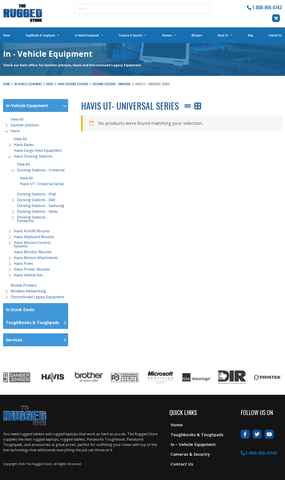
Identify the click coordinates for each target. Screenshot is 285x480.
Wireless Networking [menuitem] (28, 291)
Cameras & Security (130, 35)
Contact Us (275, 35)
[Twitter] (257, 434)
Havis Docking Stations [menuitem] (33, 156)
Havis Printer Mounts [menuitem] (32, 269)
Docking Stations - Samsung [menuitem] (40, 205)
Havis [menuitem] (15, 131)
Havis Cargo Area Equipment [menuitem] (38, 150)
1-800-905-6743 (267, 7)
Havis (49, 83)
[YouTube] (269, 434)
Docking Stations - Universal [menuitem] (40, 170)
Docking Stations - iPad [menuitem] (36, 194)
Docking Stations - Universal (112, 83)
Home (6, 35)
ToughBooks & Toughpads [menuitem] (32, 322)
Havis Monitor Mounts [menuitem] (33, 252)
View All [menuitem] (17, 119)
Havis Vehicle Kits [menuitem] (28, 275)
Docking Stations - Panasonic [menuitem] (32, 219)
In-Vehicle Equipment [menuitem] (27, 105)
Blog (250, 35)
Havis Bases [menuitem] (24, 144)
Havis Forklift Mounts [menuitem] (32, 231)
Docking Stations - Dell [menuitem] (36, 200)
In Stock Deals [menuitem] (20, 309)
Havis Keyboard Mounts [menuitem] (34, 237)
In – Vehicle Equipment (193, 444)
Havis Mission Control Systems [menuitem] (32, 244)
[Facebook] (245, 434)
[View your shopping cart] (277, 20)
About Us (223, 35)
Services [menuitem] (14, 339)
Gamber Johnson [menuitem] (25, 125)
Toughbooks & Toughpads (40, 35)
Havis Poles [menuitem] (23, 263)
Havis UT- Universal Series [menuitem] (42, 184)
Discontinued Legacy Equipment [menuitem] (37, 297)
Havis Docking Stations (73, 83)
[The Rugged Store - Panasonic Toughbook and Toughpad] (22, 13)
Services (167, 35)
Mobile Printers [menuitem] (24, 285)
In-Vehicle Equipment (87, 35)
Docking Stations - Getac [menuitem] (37, 211)
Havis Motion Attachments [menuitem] (36, 257)
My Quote (196, 35)
